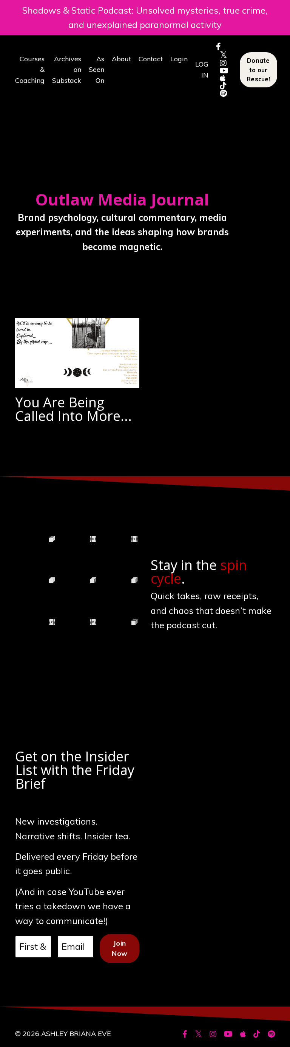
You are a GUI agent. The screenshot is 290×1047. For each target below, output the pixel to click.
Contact (151, 58)
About (121, 58)
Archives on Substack (66, 69)
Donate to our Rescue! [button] (258, 70)
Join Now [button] (119, 948)
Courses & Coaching (30, 69)
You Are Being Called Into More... (73, 409)
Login (179, 58)
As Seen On (96, 69)
